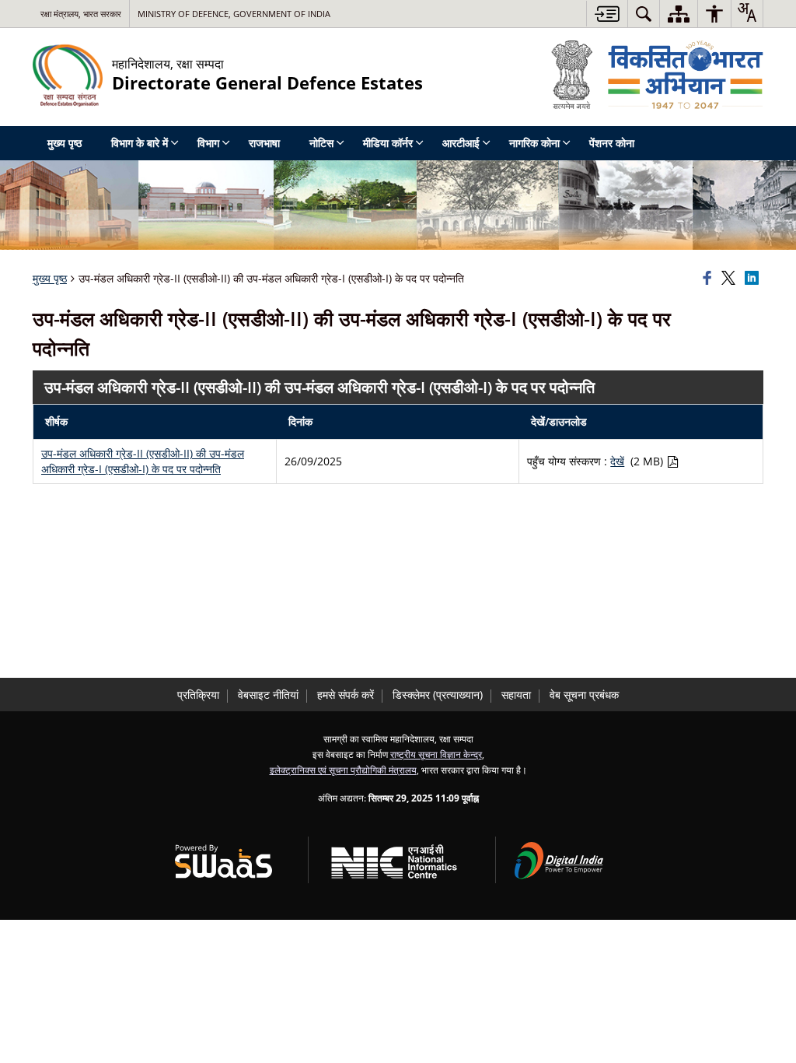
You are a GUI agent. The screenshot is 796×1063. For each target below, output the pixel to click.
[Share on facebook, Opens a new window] (709, 278)
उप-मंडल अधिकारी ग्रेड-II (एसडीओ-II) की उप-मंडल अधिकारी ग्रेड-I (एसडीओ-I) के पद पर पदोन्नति (142, 461)
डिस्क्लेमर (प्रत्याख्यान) (438, 694)
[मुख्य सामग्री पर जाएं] (606, 13)
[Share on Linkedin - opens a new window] (754, 278)
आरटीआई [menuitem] (461, 142)
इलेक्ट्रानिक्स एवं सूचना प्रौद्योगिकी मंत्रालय (343, 769)
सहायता (516, 694)
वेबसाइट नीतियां (268, 694)
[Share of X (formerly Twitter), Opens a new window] (730, 278)
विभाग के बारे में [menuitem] (139, 142)
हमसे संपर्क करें (345, 694)
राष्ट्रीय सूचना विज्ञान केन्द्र (436, 754)
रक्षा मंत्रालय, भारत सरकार (80, 13)
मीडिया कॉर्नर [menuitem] (388, 142)
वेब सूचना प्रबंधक (584, 694)
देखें (617, 461)
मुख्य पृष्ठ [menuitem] (64, 142)
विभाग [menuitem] (208, 142)
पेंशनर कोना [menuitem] (611, 142)
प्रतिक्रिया (198, 694)
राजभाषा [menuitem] (264, 142)
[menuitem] (643, 13)
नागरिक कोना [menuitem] (534, 142)
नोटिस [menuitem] (321, 142)
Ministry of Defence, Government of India (234, 13)
